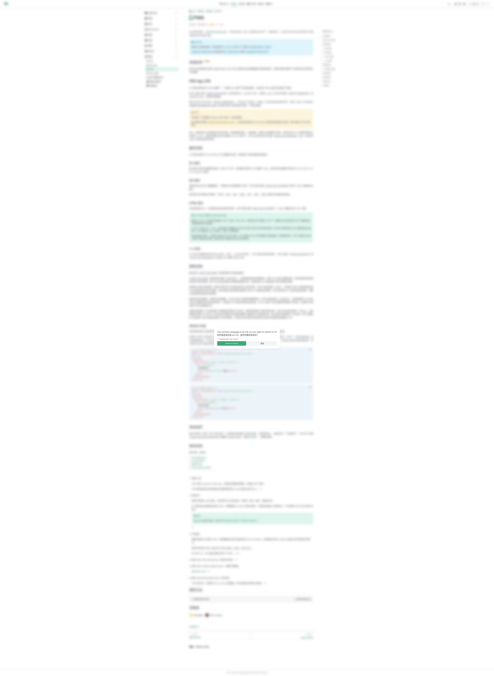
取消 (262, 344)
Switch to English (231, 343)
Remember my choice (229, 339)
